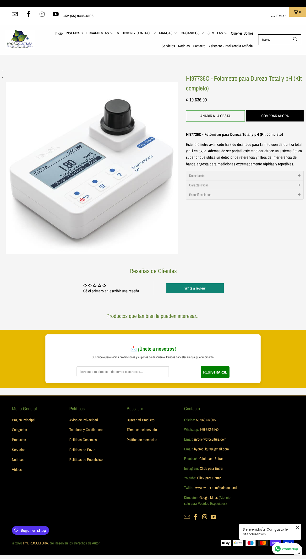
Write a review (195, 288)
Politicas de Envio (82, 449)
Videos (17, 469)
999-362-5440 (209, 429)
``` (91, 161)
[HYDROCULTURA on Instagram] (42, 14)
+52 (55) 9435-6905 (78, 15)
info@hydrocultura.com (210, 439)
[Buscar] (295, 39)
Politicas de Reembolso (86, 459)
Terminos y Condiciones (86, 429)
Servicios (18, 449)
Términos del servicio (142, 429)
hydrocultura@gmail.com (211, 449)
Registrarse (215, 372)
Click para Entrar (211, 458)
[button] (90, 33)
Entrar (281, 15)
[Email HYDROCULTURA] (15, 14)
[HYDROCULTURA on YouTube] (56, 14)
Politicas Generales (83, 439)
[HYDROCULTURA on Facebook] (28, 14)
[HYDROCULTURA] (20, 40)
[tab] (245, 175)
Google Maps (208, 497)
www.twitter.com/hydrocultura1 (216, 487)
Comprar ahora (275, 115)
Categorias (19, 429)
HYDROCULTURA (35, 543)
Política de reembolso (142, 439)
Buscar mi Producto (140, 419)
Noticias (18, 459)
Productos (19, 439)
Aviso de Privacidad (83, 419)
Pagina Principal (23, 419)
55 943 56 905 (206, 419)
